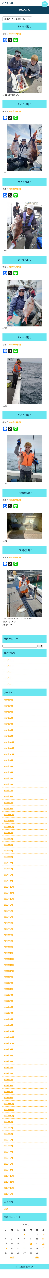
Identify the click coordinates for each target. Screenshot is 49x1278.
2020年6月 (8, 1139)
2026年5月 (8, 712)
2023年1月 (8, 953)
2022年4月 (8, 1007)
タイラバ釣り (25, 26)
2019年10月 (9, 1187)
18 (43, 1243)
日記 (6, 1208)
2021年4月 (8, 1079)
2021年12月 (9, 1031)
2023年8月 (8, 910)
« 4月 (12, 1257)
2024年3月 (8, 868)
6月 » (37, 1257)
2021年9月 (8, 1049)
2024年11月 (9, 820)
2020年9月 (8, 1121)
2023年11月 (9, 892)
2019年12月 (9, 1175)
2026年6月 (8, 706)
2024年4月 (8, 862)
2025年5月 (8, 784)
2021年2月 (8, 1091)
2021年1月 (8, 1097)
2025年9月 (8, 760)
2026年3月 (8, 724)
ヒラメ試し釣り (24, 493)
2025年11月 (9, 748)
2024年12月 (9, 814)
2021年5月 (8, 1073)
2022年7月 (8, 989)
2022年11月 (9, 965)
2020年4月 (8, 1151)
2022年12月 (9, 959)
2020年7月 (8, 1133)
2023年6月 (8, 922)
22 (24, 1248)
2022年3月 (8, 1013)
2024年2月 (8, 874)
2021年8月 (8, 1055)
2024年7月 (8, 844)
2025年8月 (8, 766)
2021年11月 (9, 1037)
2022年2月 (8, 1019)
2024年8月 (8, 838)
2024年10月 (9, 826)
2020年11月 (9, 1109)
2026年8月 (8, 700)
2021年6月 (8, 1067)
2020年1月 (8, 1169)
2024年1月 (8, 880)
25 (43, 1248)
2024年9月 (8, 832)
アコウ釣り (8, 660)
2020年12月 (9, 1103)
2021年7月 (8, 1061)
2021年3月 (8, 1085)
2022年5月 (8, 1001)
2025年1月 (8, 808)
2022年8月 (8, 983)
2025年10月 (9, 754)
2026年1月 (8, 736)
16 (31, 1243)
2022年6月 (8, 995)
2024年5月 (8, 856)
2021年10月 (9, 1043)
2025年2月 (8, 802)
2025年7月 (8, 772)
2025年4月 (8, 790)
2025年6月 (8, 778)
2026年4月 (8, 718)
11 (43, 1239)
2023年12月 (9, 886)
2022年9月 (8, 977)
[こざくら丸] (24, 3)
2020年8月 (8, 1127)
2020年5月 (8, 1145)
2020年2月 (8, 1163)
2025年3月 (8, 796)
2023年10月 (9, 898)
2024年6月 (8, 850)
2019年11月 (9, 1181)
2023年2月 (8, 947)
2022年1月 (8, 1025)
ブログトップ (11, 639)
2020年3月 (8, 1157)
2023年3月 (8, 940)
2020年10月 (9, 1115)
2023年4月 (8, 935)
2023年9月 (8, 904)
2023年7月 (8, 916)
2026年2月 (8, 730)
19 (6, 1248)
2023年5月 (8, 928)
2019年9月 (8, 1193)
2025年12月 (9, 742)
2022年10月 (9, 971)
